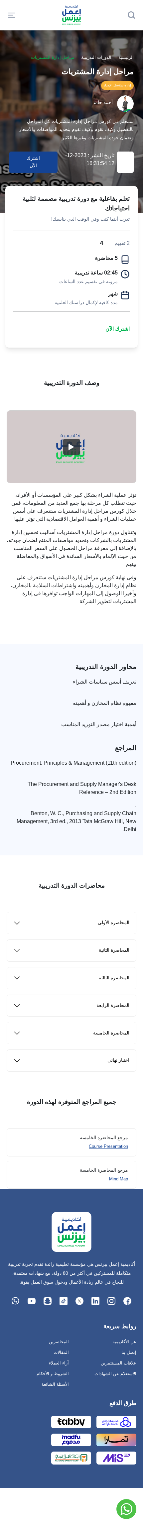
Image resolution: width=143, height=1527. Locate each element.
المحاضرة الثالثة (114, 977)
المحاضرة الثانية (114, 950)
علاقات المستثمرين (118, 1363)
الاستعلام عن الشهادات (115, 1373)
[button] (11, 15)
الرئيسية (126, 57)
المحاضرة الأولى (113, 922)
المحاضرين (59, 1341)
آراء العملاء (59, 1363)
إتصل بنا (128, 1352)
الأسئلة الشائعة (55, 1384)
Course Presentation (108, 1146)
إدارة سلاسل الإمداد (117, 85)
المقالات (61, 1352)
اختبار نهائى (118, 1060)
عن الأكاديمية (124, 1341)
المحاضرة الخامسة (111, 1033)
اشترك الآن (117, 329)
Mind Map (118, 1178)
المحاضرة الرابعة (112, 1005)
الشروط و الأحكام (53, 1373)
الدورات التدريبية (96, 57)
